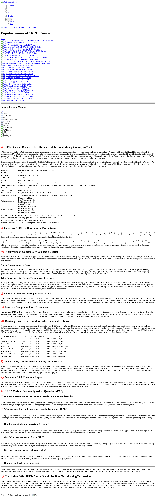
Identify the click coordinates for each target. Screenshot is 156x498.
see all (3, 39)
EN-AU (13, 22)
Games (11, 6)
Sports (10, 10)
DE (11, 24)
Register (11, 16)
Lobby (10, 12)
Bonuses (11, 8)
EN (10, 19)
